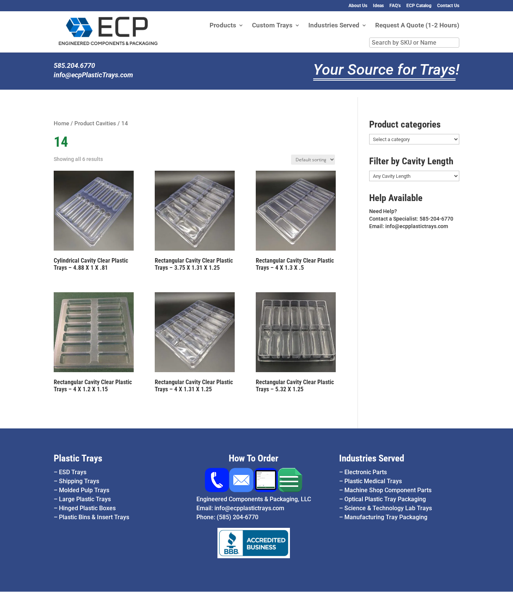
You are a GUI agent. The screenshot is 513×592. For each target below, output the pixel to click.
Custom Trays (272, 26)
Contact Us (448, 5)
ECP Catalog (419, 5)
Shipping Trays (79, 481)
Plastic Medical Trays (373, 481)
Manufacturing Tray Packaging (385, 517)
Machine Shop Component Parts (388, 490)
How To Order (253, 458)
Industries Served (333, 26)
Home (61, 123)
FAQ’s (395, 5)
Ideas (378, 5)
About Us (358, 5)
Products (223, 26)
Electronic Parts (365, 472)
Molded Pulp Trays (84, 490)
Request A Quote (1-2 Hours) (417, 26)
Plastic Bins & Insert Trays (94, 517)
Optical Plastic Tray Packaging (385, 499)
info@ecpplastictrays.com (249, 508)
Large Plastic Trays (85, 499)
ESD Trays (72, 472)
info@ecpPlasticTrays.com (93, 75)
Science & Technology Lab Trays (388, 508)
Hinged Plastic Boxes (87, 508)
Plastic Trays (78, 458)
